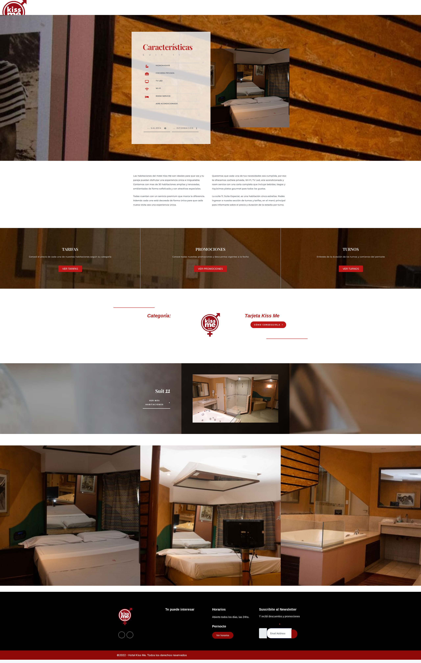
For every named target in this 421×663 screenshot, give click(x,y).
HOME (183, 13)
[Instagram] (414, 14)
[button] (3, 516)
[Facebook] (121, 635)
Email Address (269, 624)
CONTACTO (268, 13)
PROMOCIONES (222, 13)
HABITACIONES (200, 13)
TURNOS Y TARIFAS (246, 13)
